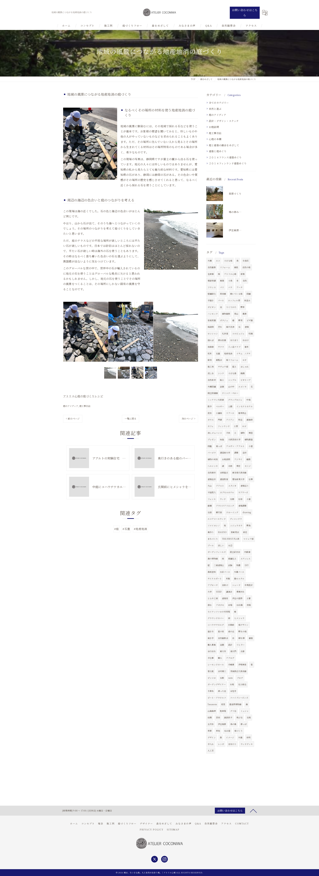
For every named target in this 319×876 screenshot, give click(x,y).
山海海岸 (212, 710)
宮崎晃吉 (235, 532)
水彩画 (239, 605)
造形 (245, 452)
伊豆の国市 (237, 598)
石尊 (251, 479)
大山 (210, 485)
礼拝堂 (225, 333)
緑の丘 (231, 631)
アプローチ (213, 585)
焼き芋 (211, 638)
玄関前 (231, 624)
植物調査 (249, 439)
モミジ (248, 465)
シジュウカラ (236, 525)
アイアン (230, 419)
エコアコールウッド (217, 518)
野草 (243, 307)
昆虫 (210, 413)
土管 (249, 598)
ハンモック (213, 313)
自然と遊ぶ (215, 108)
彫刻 (210, 359)
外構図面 (212, 386)
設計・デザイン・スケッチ (224, 121)
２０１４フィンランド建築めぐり (228, 163)
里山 (236, 313)
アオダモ (220, 605)
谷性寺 (233, 691)
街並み (247, 300)
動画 (243, 373)
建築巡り (245, 485)
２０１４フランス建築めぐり (225, 157)
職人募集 (212, 644)
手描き (211, 300)
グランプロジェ (235, 399)
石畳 (218, 353)
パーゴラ (212, 452)
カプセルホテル (227, 492)
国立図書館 (213, 393)
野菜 (240, 320)
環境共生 (240, 591)
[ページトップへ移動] (253, 810)
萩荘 (245, 532)
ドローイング (232, 512)
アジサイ (238, 459)
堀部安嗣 (212, 280)
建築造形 (212, 479)
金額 (222, 386)
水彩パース (225, 571)
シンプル (232, 379)
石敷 (222, 677)
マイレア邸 (248, 538)
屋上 (234, 366)
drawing (247, 512)
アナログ (230, 657)
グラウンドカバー (216, 618)
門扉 (220, 419)
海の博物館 (213, 558)
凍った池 (222, 691)
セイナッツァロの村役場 (219, 611)
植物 (243, 432)
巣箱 (222, 280)
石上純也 (242, 684)
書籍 (251, 638)
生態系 (246, 260)
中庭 (248, 399)
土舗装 (219, 413)
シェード (236, 585)
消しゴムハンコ (215, 432)
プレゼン (212, 439)
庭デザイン (243, 624)
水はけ (246, 340)
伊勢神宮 (242, 664)
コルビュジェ (238, 333)
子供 (228, 432)
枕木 (210, 353)
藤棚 (210, 505)
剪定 (238, 465)
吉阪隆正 (224, 472)
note (230, 677)
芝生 (220, 326)
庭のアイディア (70, 406)
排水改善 (222, 340)
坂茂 (223, 704)
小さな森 (232, 373)
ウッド (223, 499)
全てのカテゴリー (219, 102)
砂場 (230, 605)
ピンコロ (212, 677)
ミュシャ (245, 710)
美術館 (223, 293)
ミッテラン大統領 (216, 399)
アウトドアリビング (225, 505)
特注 (240, 419)
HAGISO (222, 532)
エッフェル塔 (234, 300)
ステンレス (246, 558)
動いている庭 (236, 293)
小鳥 (230, 280)
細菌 (248, 459)
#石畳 (126, 529)
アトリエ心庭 (230, 273)
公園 (230, 406)
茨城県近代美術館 (238, 671)
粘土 (222, 379)
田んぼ (211, 340)
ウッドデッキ (247, 744)
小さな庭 (228, 260)
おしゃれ (245, 366)
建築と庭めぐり (217, 151)
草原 (210, 730)
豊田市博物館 (235, 704)
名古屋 (227, 730)
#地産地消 (140, 529)
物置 (238, 565)
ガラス (211, 419)
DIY (247, 565)
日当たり (232, 744)
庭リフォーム (232, 359)
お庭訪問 (214, 127)
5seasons (212, 704)
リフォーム (225, 267)
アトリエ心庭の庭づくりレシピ (83, 396)
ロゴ (244, 426)
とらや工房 (213, 598)
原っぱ (244, 724)
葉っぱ (219, 446)
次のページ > (188, 418)
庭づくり (238, 730)
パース (221, 300)
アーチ (239, 287)
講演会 (229, 591)
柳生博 (241, 638)
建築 (247, 326)
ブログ (240, 677)
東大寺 (223, 651)
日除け (225, 585)
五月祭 (211, 724)
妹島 (222, 439)
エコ (218, 260)
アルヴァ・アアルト (235, 446)
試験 (230, 565)
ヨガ (244, 359)
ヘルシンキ (213, 465)
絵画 (210, 717)
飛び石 (239, 717)
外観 (240, 737)
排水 (210, 605)
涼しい (221, 545)
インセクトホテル (244, 406)
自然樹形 (212, 472)
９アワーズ (243, 492)
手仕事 (211, 657)
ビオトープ (246, 379)
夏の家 (221, 631)
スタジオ (232, 485)
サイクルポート (215, 578)
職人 (220, 657)
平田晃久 (212, 492)
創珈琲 (250, 419)
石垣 (240, 499)
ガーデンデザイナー (217, 684)
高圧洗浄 (230, 326)
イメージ (230, 737)
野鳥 (249, 525)
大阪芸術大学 (234, 439)
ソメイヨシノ (214, 525)
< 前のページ (73, 418)
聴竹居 (219, 512)
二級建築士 (219, 565)
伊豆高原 (222, 724)
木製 (228, 578)
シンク (221, 373)
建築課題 (242, 505)
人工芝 (211, 750)
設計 (230, 644)
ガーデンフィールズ (217, 551)
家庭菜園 (212, 320)
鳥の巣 (233, 724)
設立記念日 (235, 551)
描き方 (211, 631)
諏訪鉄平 (228, 717)
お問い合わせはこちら (245, 12)
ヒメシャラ (239, 618)
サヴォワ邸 (223, 366)
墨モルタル (239, 578)
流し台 (211, 373)
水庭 (232, 684)
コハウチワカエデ (216, 624)
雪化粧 (211, 671)
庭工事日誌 (84, 406)
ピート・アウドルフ (217, 697)
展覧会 (219, 359)
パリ (222, 287)
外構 (210, 260)
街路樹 (211, 346)
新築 (243, 273)
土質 (236, 426)
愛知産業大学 (238, 479)
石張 (210, 512)
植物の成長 (213, 459)
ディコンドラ (236, 518)
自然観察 (212, 267)
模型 (251, 432)
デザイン (212, 737)
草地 (218, 730)
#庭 (116, 529)
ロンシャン (213, 333)
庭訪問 (211, 326)
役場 (249, 605)
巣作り (211, 532)
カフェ (211, 426)
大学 (210, 591)
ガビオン (212, 307)
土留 (249, 499)
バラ (230, 287)
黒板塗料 (212, 571)
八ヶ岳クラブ (234, 346)
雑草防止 (242, 413)
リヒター (240, 644)
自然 (245, 280)
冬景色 (211, 691)
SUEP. (219, 591)
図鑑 (210, 446)
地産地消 (228, 353)
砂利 (249, 737)
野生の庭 (242, 631)
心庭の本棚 (215, 139)
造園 (222, 644)
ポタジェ (224, 320)
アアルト (220, 485)
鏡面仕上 (232, 558)
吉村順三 (222, 671)
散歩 (210, 406)
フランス (212, 287)
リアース (230, 413)
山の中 (231, 386)
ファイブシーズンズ (239, 697)
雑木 (247, 346)
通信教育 (224, 479)
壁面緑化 (212, 293)
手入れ (211, 744)
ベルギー (220, 406)
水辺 (230, 545)
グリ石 (233, 710)
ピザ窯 (250, 320)
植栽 (236, 267)
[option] (130, 332)
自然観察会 (223, 638)
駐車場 (223, 710)
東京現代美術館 (239, 472)
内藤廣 (247, 551)
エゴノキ (242, 386)
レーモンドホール (216, 664)
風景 (245, 313)
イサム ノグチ (243, 353)
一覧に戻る (130, 418)
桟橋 (251, 333)
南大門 (233, 651)
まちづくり (213, 538)
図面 (249, 293)
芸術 (218, 717)
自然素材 (212, 379)
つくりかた (231, 307)
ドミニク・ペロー (230, 393)
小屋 (251, 446)
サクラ (221, 346)
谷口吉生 (212, 651)
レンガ (221, 744)
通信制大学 (225, 452)
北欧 (230, 465)
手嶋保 (231, 664)
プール (211, 545)
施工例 (211, 366)
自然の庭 (246, 267)
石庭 (249, 717)
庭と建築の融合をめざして (224, 145)
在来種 (211, 273)
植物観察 (226, 313)
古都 (243, 651)
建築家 (225, 598)
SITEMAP (173, 829)
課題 (236, 452)
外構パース (239, 571)
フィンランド (224, 426)
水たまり (234, 340)
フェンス (212, 499)
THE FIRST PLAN (230, 538)
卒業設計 (249, 585)
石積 (232, 499)
